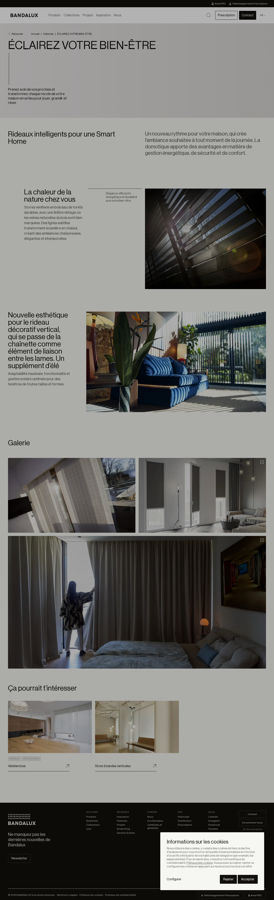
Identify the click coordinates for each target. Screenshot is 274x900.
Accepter (247, 879)
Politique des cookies (199, 863)
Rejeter (228, 879)
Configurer (174, 879)
